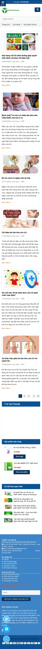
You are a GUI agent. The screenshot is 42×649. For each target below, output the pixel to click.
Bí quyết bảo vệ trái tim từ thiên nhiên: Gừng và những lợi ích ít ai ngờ (25, 493)
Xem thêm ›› (6, 85)
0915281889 (24, 2)
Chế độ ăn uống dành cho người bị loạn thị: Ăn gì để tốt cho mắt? (25, 500)
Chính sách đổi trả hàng (11, 574)
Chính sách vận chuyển (11, 576)
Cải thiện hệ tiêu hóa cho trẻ (14, 232)
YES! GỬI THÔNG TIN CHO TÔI (16, 599)
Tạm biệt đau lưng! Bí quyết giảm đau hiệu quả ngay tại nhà (25, 520)
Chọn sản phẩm (22, 472)
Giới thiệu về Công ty (10, 568)
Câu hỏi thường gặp (10, 561)
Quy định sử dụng (9, 566)
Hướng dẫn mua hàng (11, 581)
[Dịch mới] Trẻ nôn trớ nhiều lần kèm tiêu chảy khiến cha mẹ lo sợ (19, 116)
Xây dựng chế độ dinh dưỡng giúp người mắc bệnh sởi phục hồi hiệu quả (19, 56)
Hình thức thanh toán (10, 578)
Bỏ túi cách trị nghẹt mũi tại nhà (16, 178)
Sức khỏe (17, 25)
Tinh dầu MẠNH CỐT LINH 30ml (26, 463)
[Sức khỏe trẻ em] (21, 42)
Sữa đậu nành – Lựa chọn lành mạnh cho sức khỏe (25, 513)
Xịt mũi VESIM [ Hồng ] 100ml (25, 448)
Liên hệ (6, 559)
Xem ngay (19, 456)
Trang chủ (6, 25)
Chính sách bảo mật (10, 563)
